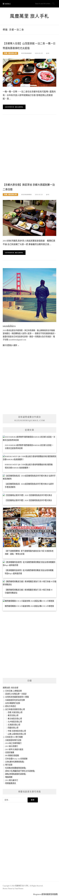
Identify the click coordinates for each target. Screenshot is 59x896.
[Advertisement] (29, 149)
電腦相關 (8, 777)
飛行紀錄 (8, 765)
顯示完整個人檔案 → (11, 345)
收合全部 (14, 688)
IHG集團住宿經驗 (12, 755)
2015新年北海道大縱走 (14, 749)
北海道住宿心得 (14, 725)
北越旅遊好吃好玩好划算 (15, 700)
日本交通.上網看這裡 (13, 691)
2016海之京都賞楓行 (13, 743)
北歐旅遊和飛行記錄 (13, 740)
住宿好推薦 (9, 752)
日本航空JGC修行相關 (14, 737)
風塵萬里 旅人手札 (29, 16)
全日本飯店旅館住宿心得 (15, 709)
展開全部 (6, 688)
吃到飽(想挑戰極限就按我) (15, 768)
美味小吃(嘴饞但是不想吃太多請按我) (20, 771)
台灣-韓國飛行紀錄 (12, 703)
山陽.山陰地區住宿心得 (17, 734)
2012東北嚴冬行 (11, 780)
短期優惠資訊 (10, 783)
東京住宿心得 (13, 715)
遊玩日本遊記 (10, 706)
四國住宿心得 (13, 728)
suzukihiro (26, 53)
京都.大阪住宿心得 (10, 53)
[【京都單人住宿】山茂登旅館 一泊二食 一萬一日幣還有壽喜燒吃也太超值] (29, 72)
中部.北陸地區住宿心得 (17, 731)
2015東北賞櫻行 (11, 746)
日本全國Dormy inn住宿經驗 (16, 759)
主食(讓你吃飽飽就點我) (14, 762)
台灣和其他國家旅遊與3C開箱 (17, 697)
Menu (8, 4)
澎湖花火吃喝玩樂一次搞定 (16, 694)
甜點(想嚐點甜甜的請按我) (15, 774)
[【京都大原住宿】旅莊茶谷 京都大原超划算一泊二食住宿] (29, 218)
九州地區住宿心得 (15, 722)
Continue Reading (14, 107)
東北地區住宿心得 (15, 719)
